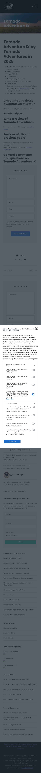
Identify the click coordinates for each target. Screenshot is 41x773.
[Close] (37, 329)
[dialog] (20, 386)
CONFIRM (12, 441)
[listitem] (20, 365)
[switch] (33, 370)
